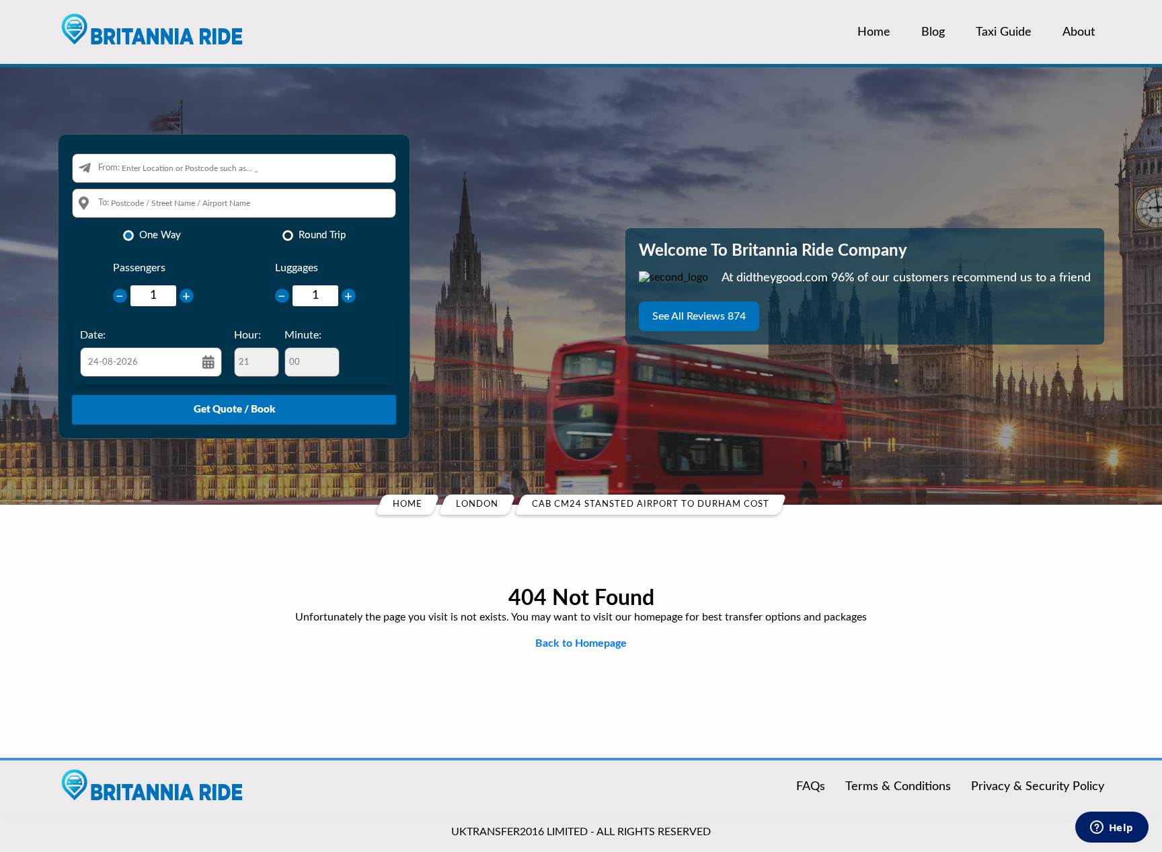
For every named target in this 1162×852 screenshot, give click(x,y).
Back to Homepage (581, 643)
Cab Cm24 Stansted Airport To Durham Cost (650, 504)
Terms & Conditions (898, 787)
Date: (93, 335)
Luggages (296, 267)
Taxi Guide (1004, 32)
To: (103, 203)
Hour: (247, 335)
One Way (160, 235)
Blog (933, 32)
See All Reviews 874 (699, 316)
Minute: (302, 335)
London (477, 504)
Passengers (139, 267)
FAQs (810, 787)
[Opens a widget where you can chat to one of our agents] (1112, 828)
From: (109, 168)
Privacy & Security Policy (1037, 787)
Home (873, 32)
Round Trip (322, 235)
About (1078, 32)
